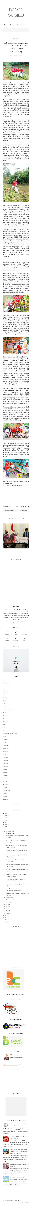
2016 (6, 919)
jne (3, 778)
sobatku (5, 796)
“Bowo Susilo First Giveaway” (17, 1177)
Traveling (5, 763)
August (8, 902)
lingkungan (5, 784)
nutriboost (5, 787)
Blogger (22, 994)
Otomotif (5, 745)
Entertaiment (6, 692)
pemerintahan (6, 790)
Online (4, 742)
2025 (6, 815)
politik (4, 793)
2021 (6, 824)
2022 (6, 822)
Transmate (5, 760)
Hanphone (5, 698)
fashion (5, 772)
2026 (6, 813)
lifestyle (16, 38)
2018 (6, 915)
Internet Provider (7, 709)
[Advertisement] (16, 947)
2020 (6, 826)
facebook (7, 634)
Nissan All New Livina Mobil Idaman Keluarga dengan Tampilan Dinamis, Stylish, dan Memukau (19, 1151)
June (7, 906)
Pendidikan (6, 748)
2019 (6, 829)
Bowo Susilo (16, 12)
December (8, 831)
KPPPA (5, 712)
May (7, 908)
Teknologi (5, 757)
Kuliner (5, 724)
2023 (6, 820)
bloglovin (15, 640)
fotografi (5, 775)
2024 (6, 818)
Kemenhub (6, 715)
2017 (6, 917)
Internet (5, 706)
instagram (24, 634)
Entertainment (6, 695)
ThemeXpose (17, 1200)
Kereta (4, 718)
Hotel (4, 701)
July (7, 904)
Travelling (5, 766)
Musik (4, 736)
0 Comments (7, 506)
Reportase (5, 751)
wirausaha (5, 799)
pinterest (7, 640)
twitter (15, 634)
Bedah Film (5, 683)
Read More (16, 622)
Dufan (4, 689)
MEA (4, 730)
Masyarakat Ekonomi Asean (10, 733)
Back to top (24, 1202)
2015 (6, 922)
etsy (24, 640)
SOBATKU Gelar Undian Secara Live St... (15, 545)
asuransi (5, 769)
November (8, 833)
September (9, 899)
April (7, 911)
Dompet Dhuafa (7, 686)
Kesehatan (6, 721)
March (7, 913)
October (8, 897)
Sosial (4, 754)
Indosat (5, 703)
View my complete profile (16, 1057)
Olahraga (5, 739)
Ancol (4, 680)
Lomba (4, 727)
